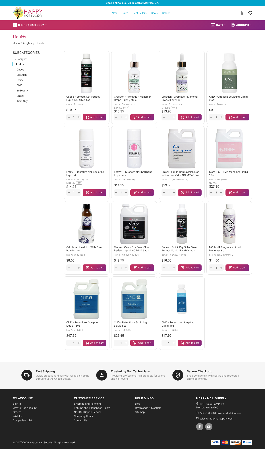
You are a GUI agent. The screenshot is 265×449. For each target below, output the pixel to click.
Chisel (20, 95)
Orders (17, 412)
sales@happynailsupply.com (216, 418)
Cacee (20, 69)
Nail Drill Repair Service (88, 412)
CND (19, 85)
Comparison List (22, 420)
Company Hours (83, 416)
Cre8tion (21, 74)
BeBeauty (22, 90)
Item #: (69, 104)
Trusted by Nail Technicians (130, 371)
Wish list (17, 416)
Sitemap (140, 412)
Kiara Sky (22, 101)
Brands (166, 12)
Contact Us (80, 420)
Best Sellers (139, 12)
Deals (154, 12)
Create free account (25, 407)
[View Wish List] (250, 13)
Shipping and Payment (87, 403)
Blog (137, 403)
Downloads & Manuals (148, 407)
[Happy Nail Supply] (28, 13)
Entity (19, 80)
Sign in (17, 403)
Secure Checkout (199, 371)
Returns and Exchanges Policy (92, 407)
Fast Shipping (45, 371)
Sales (125, 12)
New (114, 12)
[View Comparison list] (241, 13)
